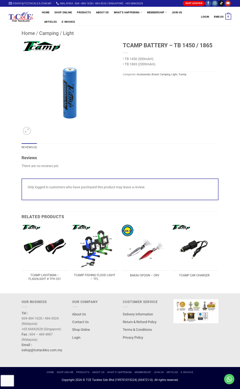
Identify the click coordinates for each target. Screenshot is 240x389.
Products (84, 12)
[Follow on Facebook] (208, 3)
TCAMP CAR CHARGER (194, 275)
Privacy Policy (133, 337)
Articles (50, 21)
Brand (155, 74)
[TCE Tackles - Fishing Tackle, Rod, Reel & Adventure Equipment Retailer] (22, 16)
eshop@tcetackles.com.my (42, 350)
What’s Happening (127, 12)
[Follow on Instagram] (215, 3)
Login (76, 337)
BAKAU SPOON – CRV (144, 275)
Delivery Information (138, 314)
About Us (102, 12)
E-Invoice (68, 21)
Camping (49, 33)
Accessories (143, 74)
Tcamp (182, 74)
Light (68, 33)
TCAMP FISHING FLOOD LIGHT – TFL (94, 277)
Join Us (177, 12)
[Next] (217, 258)
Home (46, 12)
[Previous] (22, 258)
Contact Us (80, 322)
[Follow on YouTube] (228, 3)
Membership (155, 12)
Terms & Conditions (137, 330)
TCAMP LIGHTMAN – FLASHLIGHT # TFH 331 (44, 277)
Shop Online (63, 12)
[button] (205, 16)
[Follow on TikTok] (221, 3)
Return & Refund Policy (140, 322)
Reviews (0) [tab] (29, 147)
